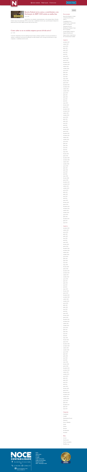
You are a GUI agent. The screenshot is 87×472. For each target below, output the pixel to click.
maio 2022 (65, 123)
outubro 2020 (66, 161)
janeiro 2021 (65, 155)
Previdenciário (66, 430)
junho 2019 (65, 194)
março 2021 (65, 151)
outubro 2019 (66, 186)
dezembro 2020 (66, 157)
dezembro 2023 (66, 84)
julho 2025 (65, 48)
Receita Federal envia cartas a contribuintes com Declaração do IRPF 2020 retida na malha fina (42, 13)
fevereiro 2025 (66, 58)
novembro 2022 (66, 111)
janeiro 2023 (65, 107)
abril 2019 (65, 198)
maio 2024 (65, 76)
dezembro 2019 (66, 182)
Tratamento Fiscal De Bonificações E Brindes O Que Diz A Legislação (69, 28)
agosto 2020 (65, 165)
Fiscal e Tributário (66, 422)
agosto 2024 (65, 70)
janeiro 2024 (65, 82)
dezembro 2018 (66, 206)
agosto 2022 (65, 117)
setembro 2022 (66, 115)
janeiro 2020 (65, 180)
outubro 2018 (66, 210)
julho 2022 (65, 119)
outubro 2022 (66, 113)
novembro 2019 (66, 184)
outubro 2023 (66, 88)
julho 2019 (65, 192)
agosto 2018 (65, 214)
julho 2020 (65, 168)
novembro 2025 (66, 42)
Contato (53, 3)
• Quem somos (38, 454)
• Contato (37, 457)
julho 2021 (65, 143)
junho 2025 (65, 50)
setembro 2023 (66, 90)
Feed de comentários (67, 442)
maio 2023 (65, 99)
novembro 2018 (66, 208)
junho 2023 (65, 97)
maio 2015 (65, 222)
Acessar (64, 438)
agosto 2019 (65, 190)
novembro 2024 (66, 64)
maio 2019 (65, 196)
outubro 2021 (66, 137)
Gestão (64, 424)
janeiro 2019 (65, 204)
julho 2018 (65, 216)
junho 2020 (65, 170)
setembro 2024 (66, 68)
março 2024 (65, 78)
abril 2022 (65, 125)
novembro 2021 (66, 135)
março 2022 (65, 127)
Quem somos (35, 3)
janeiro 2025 (65, 60)
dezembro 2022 (66, 109)
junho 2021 (65, 145)
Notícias (64, 426)
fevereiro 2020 (66, 178)
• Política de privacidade (40, 460)
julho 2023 (65, 94)
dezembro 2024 (66, 62)
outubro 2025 (66, 44)
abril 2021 (65, 149)
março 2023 (65, 103)
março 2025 (65, 56)
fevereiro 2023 (66, 105)
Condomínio (65, 414)
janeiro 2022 (65, 131)
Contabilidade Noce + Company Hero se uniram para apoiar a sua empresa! (69, 23)
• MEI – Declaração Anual (41, 463)
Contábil (65, 416)
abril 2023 (65, 101)
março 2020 (65, 176)
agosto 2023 (65, 92)
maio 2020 (65, 172)
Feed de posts (66, 440)
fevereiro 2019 (66, 202)
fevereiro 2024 (66, 80)
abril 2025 (65, 54)
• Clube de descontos (39, 459)
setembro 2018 (66, 212)
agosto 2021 (65, 141)
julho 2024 (65, 72)
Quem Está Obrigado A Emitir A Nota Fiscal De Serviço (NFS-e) (69, 18)
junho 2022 (65, 121)
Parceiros (65, 428)
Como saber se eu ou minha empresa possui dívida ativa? (31, 30)
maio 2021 (65, 147)
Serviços (44, 3)
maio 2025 (65, 52)
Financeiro (65, 420)
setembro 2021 (66, 139)
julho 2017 (65, 220)
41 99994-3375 (27, 465)
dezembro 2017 (66, 218)
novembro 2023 (66, 86)
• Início (36, 452)
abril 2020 (65, 174)
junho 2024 (65, 74)
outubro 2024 (66, 66)
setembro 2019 (66, 188)
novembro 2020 (66, 159)
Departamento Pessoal (67, 418)
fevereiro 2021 (66, 153)
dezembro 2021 (66, 133)
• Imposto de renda (39, 462)
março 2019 (65, 200)
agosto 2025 (65, 46)
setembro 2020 (66, 163)
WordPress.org (66, 444)
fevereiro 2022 (66, 129)
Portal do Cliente (71, 2)
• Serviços (37, 455)
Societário (65, 432)
